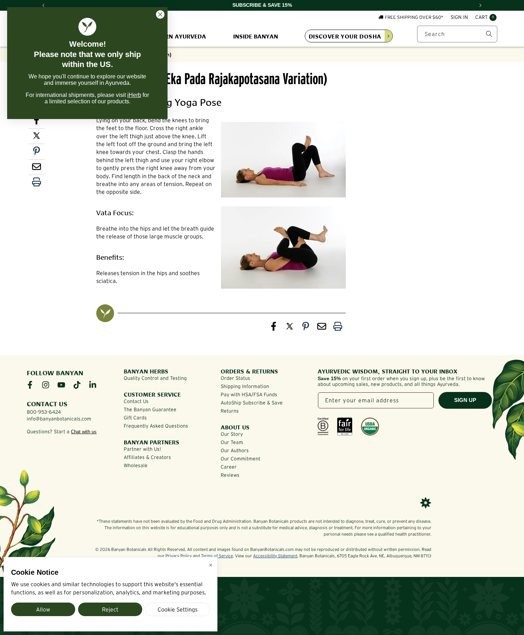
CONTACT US (47, 403)
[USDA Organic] (370, 426)
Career (229, 467)
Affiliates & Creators (147, 457)
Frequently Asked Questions (156, 426)
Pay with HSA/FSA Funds (249, 394)
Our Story (232, 434)
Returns (230, 411)
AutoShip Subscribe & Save (252, 403)
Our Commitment (240, 458)
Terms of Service (217, 555)
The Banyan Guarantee (150, 409)
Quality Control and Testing (155, 378)
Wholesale (136, 465)
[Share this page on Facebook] (273, 328)
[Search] (489, 34)
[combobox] (457, 34)
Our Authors (235, 450)
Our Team (232, 442)
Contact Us (136, 401)
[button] (486, 18)
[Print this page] (36, 183)
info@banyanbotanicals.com (59, 419)
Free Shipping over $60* (414, 17)
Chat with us (84, 431)
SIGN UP (465, 400)
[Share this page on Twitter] (36, 137)
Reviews (230, 475)
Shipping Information (245, 386)
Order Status (235, 378)
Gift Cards (135, 417)
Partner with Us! (142, 449)
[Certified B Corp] (323, 426)
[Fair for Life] (344, 426)
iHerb (134, 95)
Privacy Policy (178, 555)
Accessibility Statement (275, 555)
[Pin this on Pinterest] (36, 152)
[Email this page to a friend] (36, 168)
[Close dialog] (160, 14)
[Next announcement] (480, 5)
